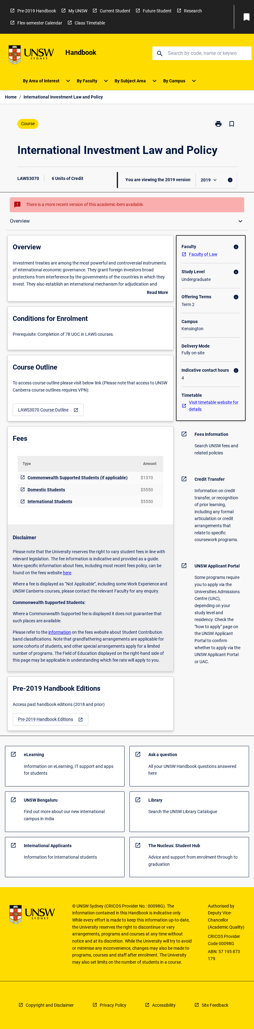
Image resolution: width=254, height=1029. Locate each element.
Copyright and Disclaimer (50, 1005)
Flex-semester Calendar (39, 22)
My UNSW (77, 10)
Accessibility (164, 1005)
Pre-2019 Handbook (36, 10)
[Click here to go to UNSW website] (31, 56)
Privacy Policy (113, 1005)
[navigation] (48, 410)
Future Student (157, 10)
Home (11, 96)
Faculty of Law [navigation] (203, 254)
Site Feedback (215, 1005)
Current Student (115, 10)
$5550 (147, 489)
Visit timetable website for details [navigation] (214, 406)
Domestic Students (46, 489)
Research (193, 10)
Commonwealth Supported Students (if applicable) (78, 477)
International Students (50, 501)
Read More (157, 293)
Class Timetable (90, 22)
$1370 (147, 477)
